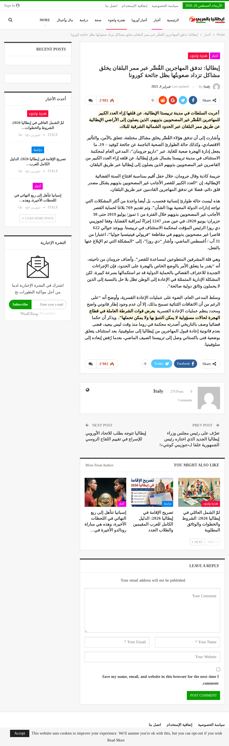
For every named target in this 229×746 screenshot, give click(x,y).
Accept (19, 733)
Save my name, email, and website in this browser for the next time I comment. (160, 680)
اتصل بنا (111, 6)
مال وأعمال (65, 20)
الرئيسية (173, 20)
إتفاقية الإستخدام (134, 6)
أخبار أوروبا (139, 20)
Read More (116, 740)
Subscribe (20, 304)
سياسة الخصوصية (165, 6)
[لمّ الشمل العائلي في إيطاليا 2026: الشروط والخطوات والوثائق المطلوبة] (199, 492)
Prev (212, 542)
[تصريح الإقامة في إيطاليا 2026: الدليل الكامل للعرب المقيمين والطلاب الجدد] (152, 492)
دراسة (84, 20)
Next (198, 542)
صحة (98, 20)
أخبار (157, 20)
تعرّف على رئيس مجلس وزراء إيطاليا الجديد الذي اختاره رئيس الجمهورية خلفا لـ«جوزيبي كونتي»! (189, 439)
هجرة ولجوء (116, 20)
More (45, 20)
